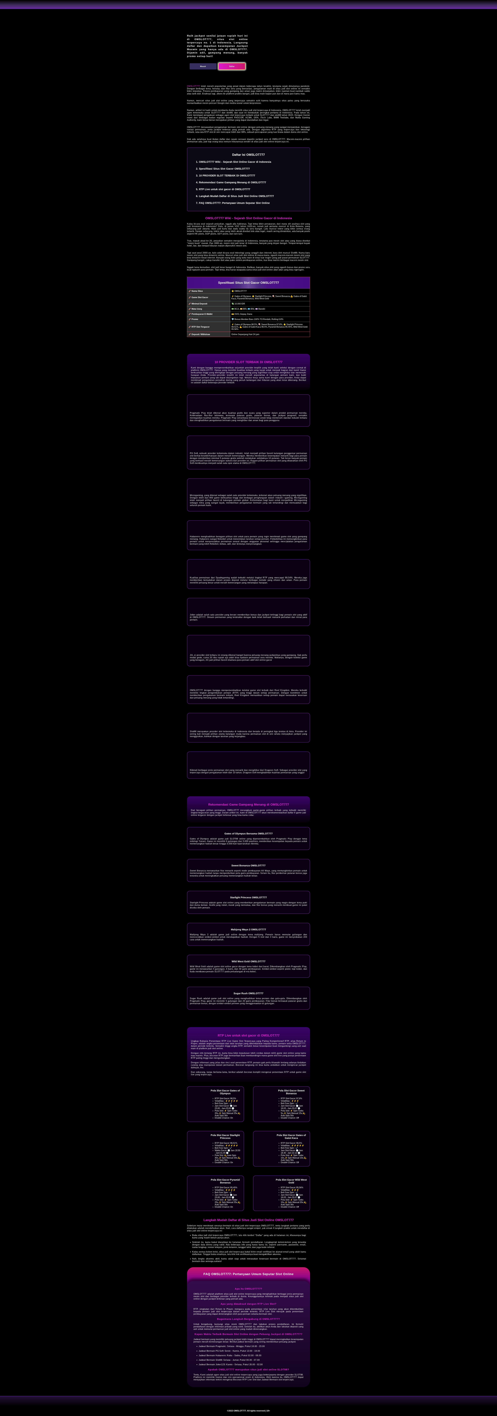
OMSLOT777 (193, 86)
